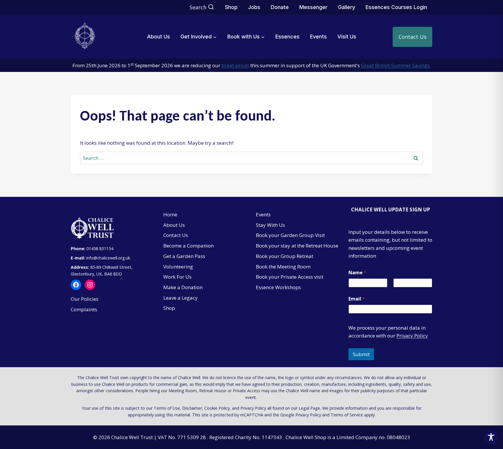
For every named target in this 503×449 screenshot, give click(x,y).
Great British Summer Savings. (396, 65)
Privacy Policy (412, 335)
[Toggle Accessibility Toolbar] (491, 437)
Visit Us (346, 36)
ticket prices (235, 65)
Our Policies (84, 299)
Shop (231, 7)
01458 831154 (99, 248)
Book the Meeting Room (283, 266)
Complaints (84, 309)
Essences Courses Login (396, 7)
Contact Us (412, 36)
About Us (158, 36)
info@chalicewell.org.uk (108, 258)
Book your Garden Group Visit (290, 235)
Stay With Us (270, 225)
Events (318, 36)
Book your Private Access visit (289, 276)
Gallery (346, 7)
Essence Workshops (278, 287)
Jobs (254, 7)
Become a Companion (188, 245)
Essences (287, 36)
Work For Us (177, 276)
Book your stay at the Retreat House (297, 245)
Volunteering (178, 266)
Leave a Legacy (180, 297)
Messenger (313, 7)
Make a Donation (183, 287)
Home (170, 214)
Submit (361, 354)
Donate (280, 7)
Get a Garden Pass (184, 256)
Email (356, 299)
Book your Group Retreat (284, 256)
